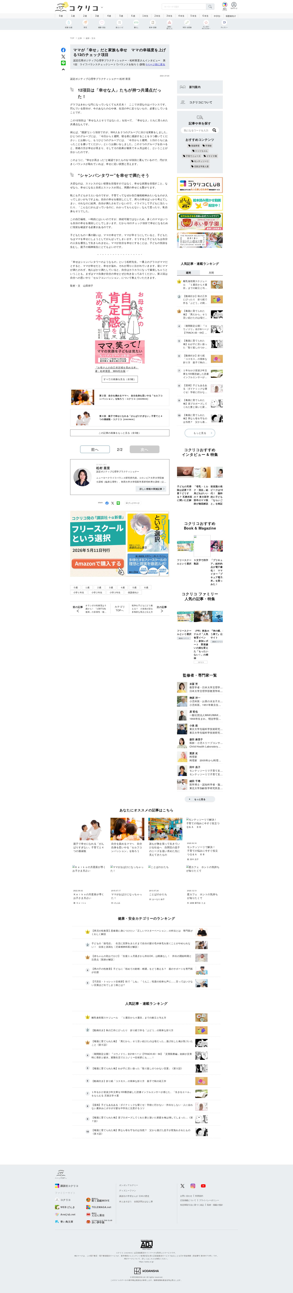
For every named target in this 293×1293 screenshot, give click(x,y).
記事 (80, 38)
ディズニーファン (127, 1190)
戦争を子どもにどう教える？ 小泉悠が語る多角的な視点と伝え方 (142, 608)
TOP (72, 38)
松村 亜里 (125, 79)
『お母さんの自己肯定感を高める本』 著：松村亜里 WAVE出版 (117, 369)
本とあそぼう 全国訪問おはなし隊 (136, 1201)
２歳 (99, 587)
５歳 (134, 587)
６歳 (146, 587)
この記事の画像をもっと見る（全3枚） (120, 432)
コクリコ (201, 662)
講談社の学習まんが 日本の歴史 (134, 1195)
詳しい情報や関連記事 (151, 488)
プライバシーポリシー (209, 1200)
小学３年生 (115, 592)
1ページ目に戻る (155, 64)
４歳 (122, 587)
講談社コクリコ (184, 638)
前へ (95, 449)
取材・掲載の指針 (215, 1204)
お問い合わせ (186, 1195)
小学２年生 (97, 592)
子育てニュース (193, 155)
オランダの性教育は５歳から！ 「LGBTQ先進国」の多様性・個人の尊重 (96, 608)
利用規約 (199, 1195)
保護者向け (231, 15)
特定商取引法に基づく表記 (192, 1204)
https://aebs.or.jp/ (146, 1261)
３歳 (111, 587)
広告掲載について (188, 1200)
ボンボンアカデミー (128, 1185)
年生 (145, 15)
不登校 (208, 145)
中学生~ (217, 15)
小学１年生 (78, 592)
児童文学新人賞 (201, 166)
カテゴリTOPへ (120, 608)
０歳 (75, 587)
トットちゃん (201, 150)
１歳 (87, 587)
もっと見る (200, 433)
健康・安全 (91, 38)
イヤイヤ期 (211, 155)
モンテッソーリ (201, 161)
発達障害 (195, 145)
